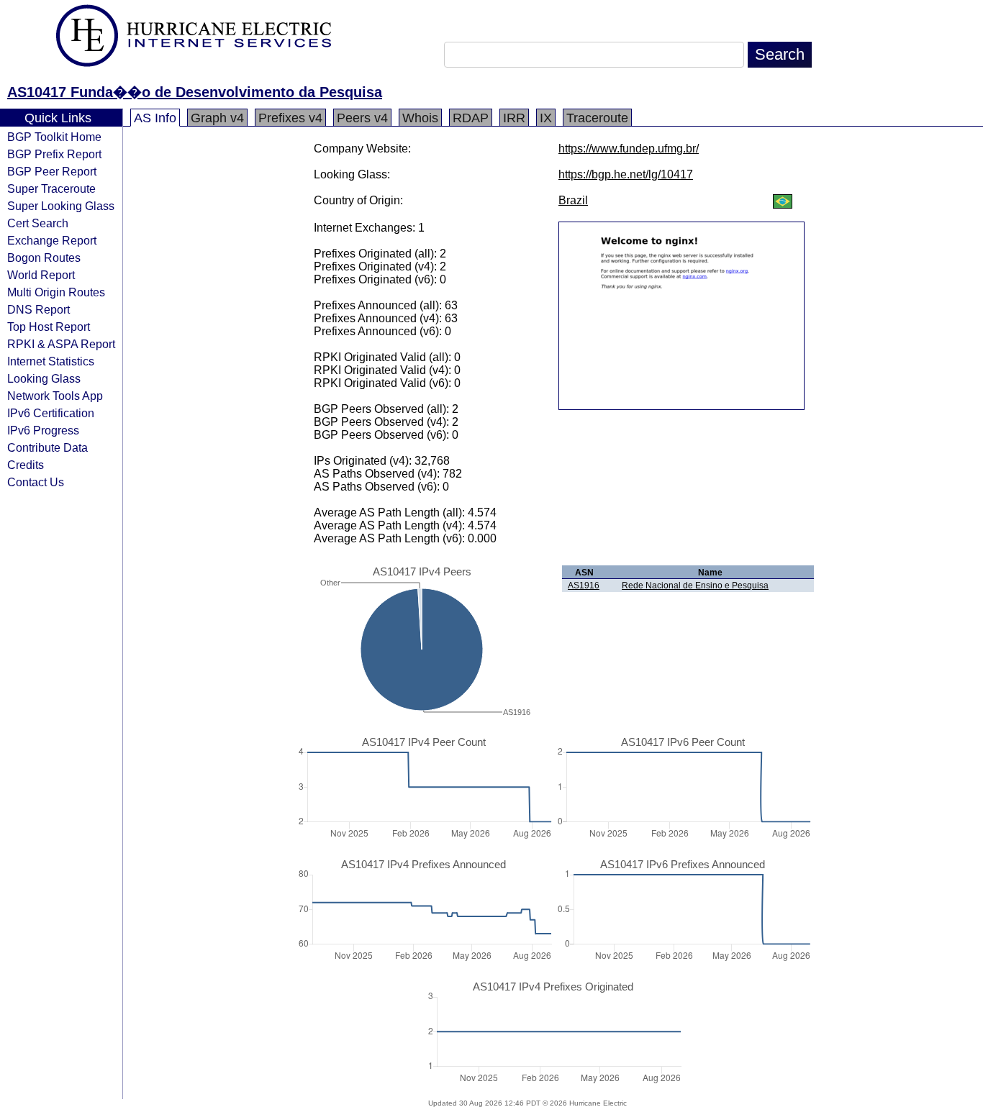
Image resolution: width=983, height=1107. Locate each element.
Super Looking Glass (60, 205)
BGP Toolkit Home (54, 136)
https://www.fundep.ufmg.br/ (628, 148)
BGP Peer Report (51, 171)
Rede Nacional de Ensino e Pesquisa (695, 585)
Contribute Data (47, 447)
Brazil (573, 200)
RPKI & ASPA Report (61, 343)
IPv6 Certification (50, 412)
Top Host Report (48, 326)
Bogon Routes (44, 257)
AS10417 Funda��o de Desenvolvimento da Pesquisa (194, 92)
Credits (25, 464)
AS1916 (583, 585)
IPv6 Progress (43, 430)
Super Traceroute (51, 188)
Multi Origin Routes (56, 292)
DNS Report (38, 309)
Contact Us (35, 481)
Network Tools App (55, 395)
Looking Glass (44, 378)
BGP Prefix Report (54, 153)
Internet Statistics (50, 361)
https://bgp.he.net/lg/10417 (625, 174)
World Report (41, 274)
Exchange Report (51, 240)
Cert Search (37, 223)
